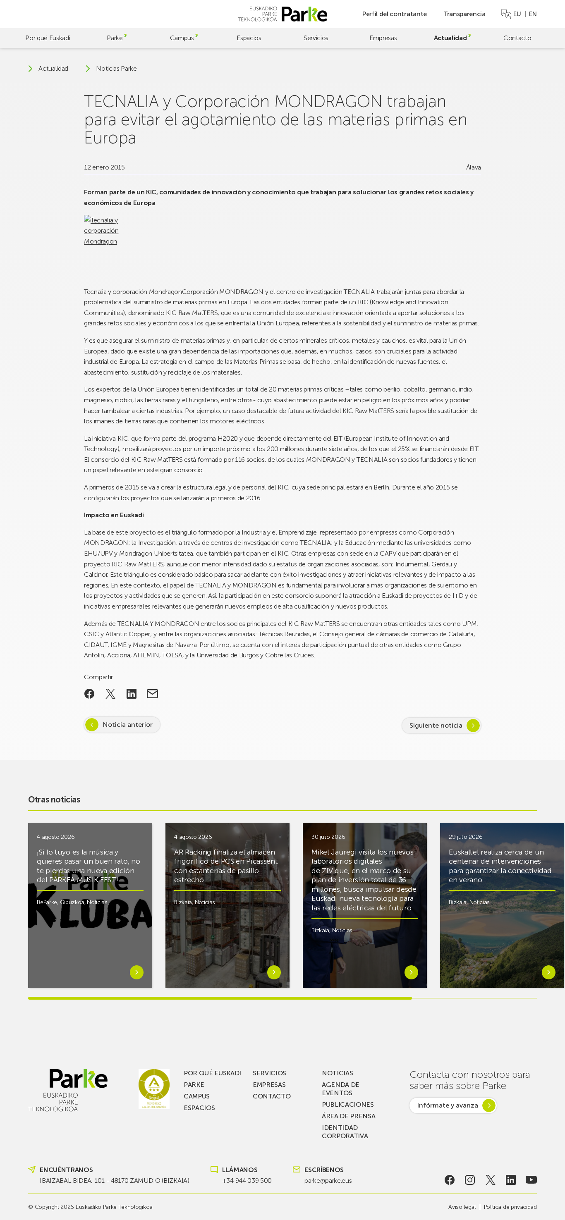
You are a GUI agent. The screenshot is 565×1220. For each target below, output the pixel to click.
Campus (182, 38)
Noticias (97, 902)
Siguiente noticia (435, 725)
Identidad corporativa (345, 1132)
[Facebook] (449, 1180)
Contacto (517, 38)
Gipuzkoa (72, 902)
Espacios (249, 38)
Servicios (316, 38)
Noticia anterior (128, 724)
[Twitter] (490, 1180)
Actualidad (450, 38)
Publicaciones (348, 1104)
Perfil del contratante (394, 14)
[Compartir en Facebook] (89, 694)
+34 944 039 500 (247, 1180)
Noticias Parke (116, 68)
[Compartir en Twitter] (110, 694)
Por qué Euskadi (47, 38)
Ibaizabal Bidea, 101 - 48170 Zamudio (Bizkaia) (114, 1180)
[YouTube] (531, 1180)
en (532, 14)
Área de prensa (349, 1116)
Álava (473, 167)
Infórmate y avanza (447, 1105)
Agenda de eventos (340, 1089)
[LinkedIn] (511, 1180)
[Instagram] (470, 1180)
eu (517, 14)
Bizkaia (183, 902)
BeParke (47, 902)
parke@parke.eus (328, 1180)
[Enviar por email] (152, 694)
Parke (114, 38)
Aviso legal (461, 1206)
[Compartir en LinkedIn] (131, 694)
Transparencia (464, 14)
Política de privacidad (510, 1206)
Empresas (383, 38)
